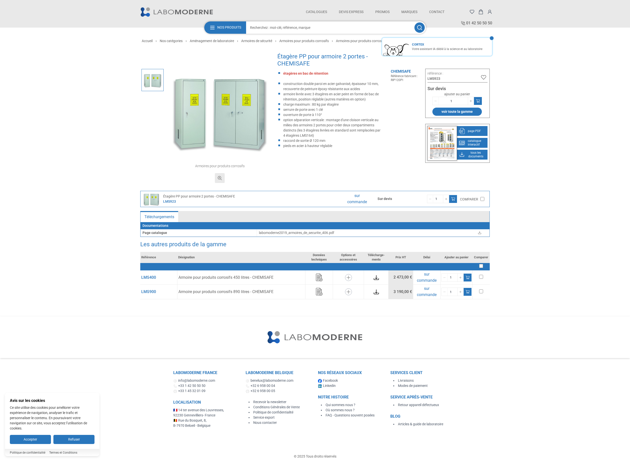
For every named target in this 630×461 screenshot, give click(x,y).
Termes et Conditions (63, 452)
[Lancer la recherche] (419, 27)
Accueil (147, 41)
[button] (220, 110)
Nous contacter (265, 423)
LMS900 (148, 291)
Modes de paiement (413, 386)
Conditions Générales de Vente (276, 407)
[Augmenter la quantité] (471, 101)
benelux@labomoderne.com (272, 380)
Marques (409, 12)
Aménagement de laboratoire (212, 41)
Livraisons (406, 380)
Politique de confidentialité (273, 412)
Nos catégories (171, 41)
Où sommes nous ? (340, 410)
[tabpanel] (315, 229)
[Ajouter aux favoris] (484, 77)
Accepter (30, 439)
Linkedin (329, 386)
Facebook (330, 380)
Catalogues (316, 12)
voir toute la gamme (457, 112)
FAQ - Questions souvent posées (350, 415)
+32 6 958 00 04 (263, 386)
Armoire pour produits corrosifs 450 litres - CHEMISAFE (225, 277)
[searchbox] (329, 27)
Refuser (74, 439)
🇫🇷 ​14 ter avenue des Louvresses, (199, 410)
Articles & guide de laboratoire (420, 424)
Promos (382, 12)
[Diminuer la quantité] (436, 101)
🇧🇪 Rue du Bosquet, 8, (189, 420)
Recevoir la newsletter (269, 402)
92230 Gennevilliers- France (194, 415)
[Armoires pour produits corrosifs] (153, 80)
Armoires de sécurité (256, 41)
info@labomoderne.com (196, 380)
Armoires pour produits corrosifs (304, 41)
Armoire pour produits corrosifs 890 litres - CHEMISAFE (225, 291)
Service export (264, 417)
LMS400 (148, 277)
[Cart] (480, 11)
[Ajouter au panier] (478, 101)
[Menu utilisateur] (489, 11)
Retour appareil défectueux (418, 405)
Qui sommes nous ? (340, 405)
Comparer (469, 199)
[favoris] (472, 11)
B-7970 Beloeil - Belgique (191, 426)
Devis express (351, 12)
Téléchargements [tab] (159, 216)
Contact (436, 12)
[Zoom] (220, 178)
